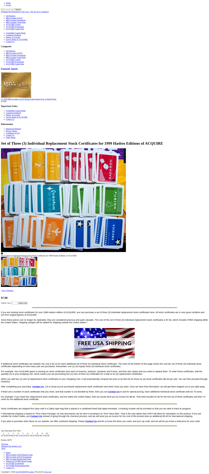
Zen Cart (48, 472)
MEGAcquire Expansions (16, 20)
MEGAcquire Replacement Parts (18, 459)
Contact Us (10, 42)
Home (8, 3)
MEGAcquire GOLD (14, 18)
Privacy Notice (11, 131)
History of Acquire (13, 37)
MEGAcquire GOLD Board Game (19, 455)
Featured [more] (9, 68)
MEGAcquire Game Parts (16, 22)
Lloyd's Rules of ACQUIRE (17, 39)
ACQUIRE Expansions (15, 27)
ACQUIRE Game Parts (15, 29)
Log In (8, 5)
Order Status (10, 137)
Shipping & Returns (13, 129)
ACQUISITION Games (24, 472)
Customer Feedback (13, 35)
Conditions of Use (13, 133)
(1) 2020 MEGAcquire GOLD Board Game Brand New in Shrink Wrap (28, 99)
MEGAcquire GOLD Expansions (19, 457)
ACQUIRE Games (13, 25)
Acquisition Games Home (16, 33)
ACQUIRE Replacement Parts (17, 466)
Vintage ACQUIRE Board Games (19, 461)
